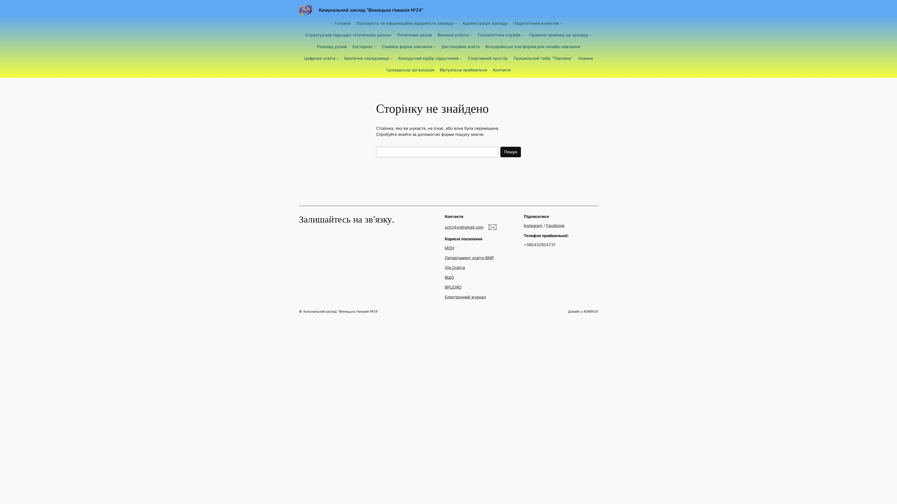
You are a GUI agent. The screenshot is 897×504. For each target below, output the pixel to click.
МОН (449, 248)
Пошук (510, 152)
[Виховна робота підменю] (471, 35)
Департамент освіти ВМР (469, 258)
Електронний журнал (465, 297)
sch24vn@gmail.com (464, 227)
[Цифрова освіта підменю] (337, 58)
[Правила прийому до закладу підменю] (590, 35)
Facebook (555, 225)
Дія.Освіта (455, 267)
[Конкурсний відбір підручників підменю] (461, 58)
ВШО (449, 277)
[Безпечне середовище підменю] (391, 58)
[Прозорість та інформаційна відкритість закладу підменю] (456, 23)
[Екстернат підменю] (375, 47)
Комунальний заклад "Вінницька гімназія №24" (371, 10)
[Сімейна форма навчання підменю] (434, 47)
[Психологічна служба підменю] (522, 35)
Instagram (533, 225)
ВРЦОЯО (453, 287)
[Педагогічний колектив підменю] (561, 23)
